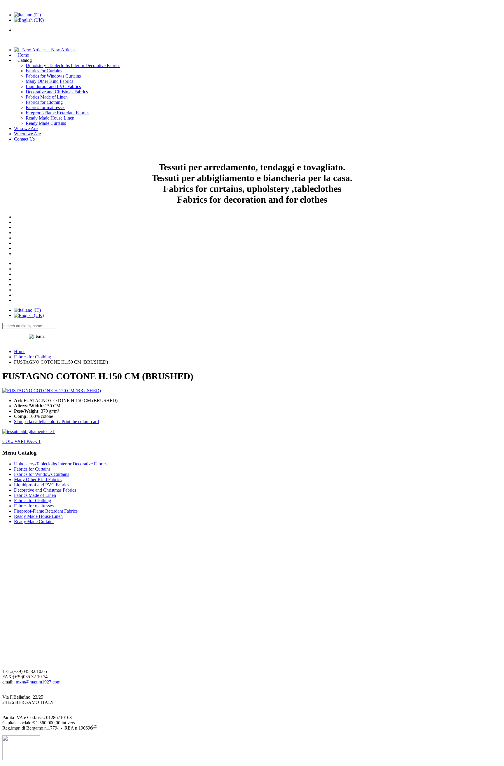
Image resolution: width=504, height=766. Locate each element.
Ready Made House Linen (50, 117)
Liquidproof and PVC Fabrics (53, 86)
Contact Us (24, 138)
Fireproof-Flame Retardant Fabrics (57, 112)
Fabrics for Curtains (44, 70)
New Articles (60, 49)
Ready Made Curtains (46, 123)
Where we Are (27, 133)
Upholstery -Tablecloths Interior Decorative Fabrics (73, 65)
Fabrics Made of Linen (47, 96)
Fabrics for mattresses (45, 107)
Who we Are (26, 128)
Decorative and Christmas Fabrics (57, 91)
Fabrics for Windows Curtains (53, 75)
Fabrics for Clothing (44, 102)
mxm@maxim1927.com (38, 681)
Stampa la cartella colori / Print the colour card (56, 421)
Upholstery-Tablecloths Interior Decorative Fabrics (60, 463)
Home (24, 54)
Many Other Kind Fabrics (49, 81)
